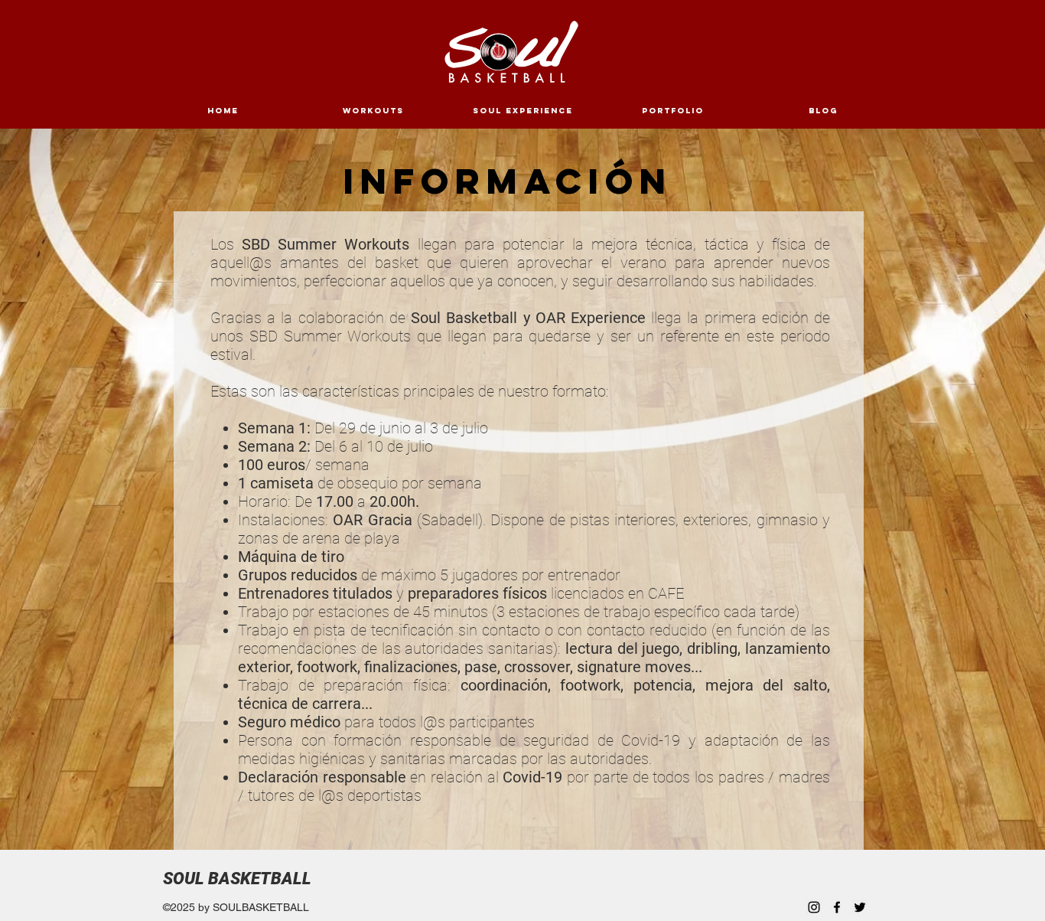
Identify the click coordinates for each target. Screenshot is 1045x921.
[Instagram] (814, 907)
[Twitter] (860, 907)
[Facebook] (837, 907)
